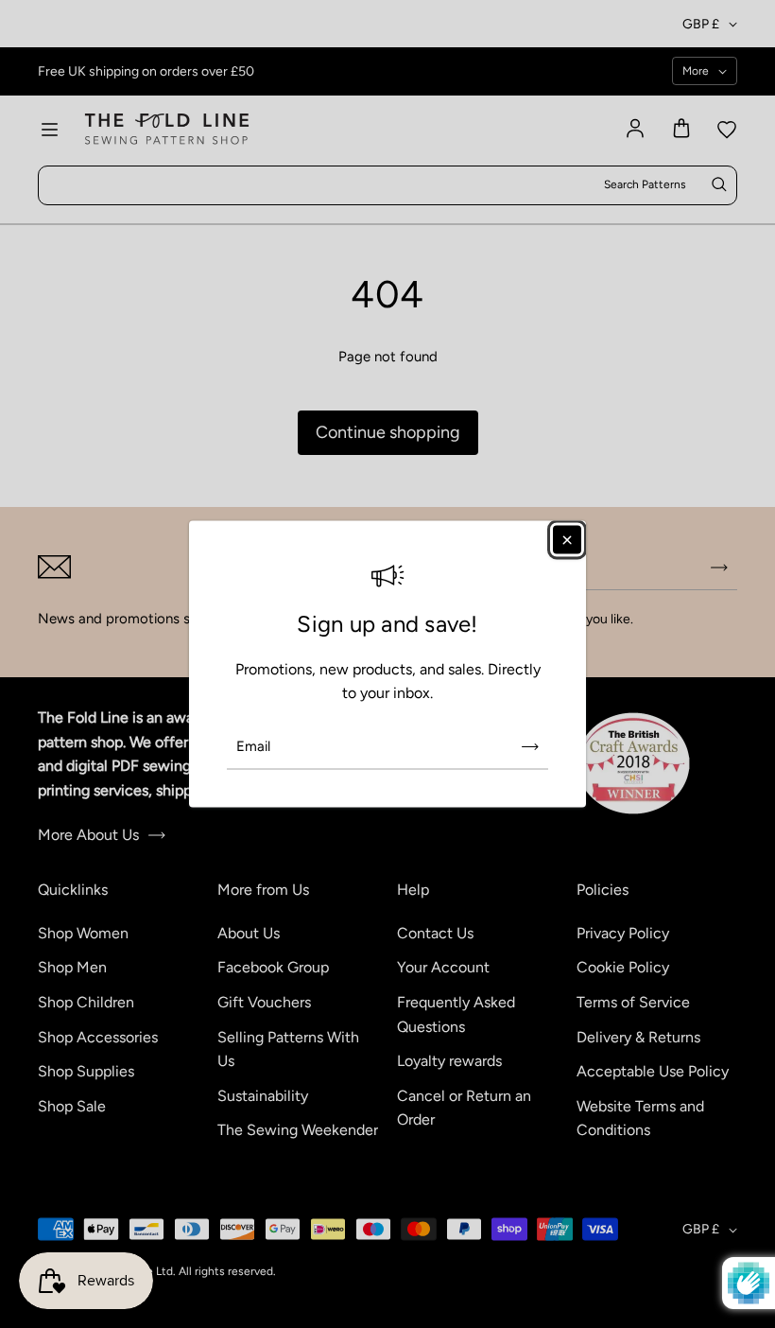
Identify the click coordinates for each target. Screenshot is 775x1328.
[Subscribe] (530, 746)
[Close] (567, 540)
